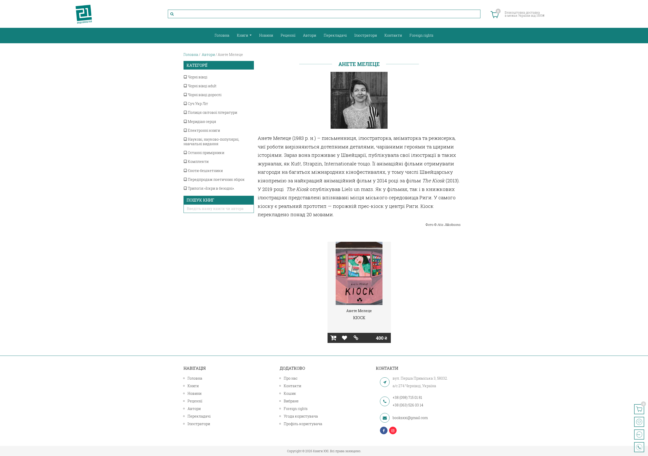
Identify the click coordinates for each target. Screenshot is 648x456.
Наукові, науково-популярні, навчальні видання (211, 141)
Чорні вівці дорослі (204, 94)
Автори (309, 35)
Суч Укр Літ (197, 103)
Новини (266, 35)
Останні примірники (205, 152)
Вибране (291, 401)
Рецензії (288, 35)
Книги (243, 35)
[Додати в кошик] (333, 338)
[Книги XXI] (84, 14)
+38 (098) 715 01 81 (407, 397)
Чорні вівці (197, 77)
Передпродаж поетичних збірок (216, 179)
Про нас (290, 378)
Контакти (393, 35)
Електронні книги (203, 130)
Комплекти (198, 161)
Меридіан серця (201, 121)
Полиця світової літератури (212, 112)
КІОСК (359, 317)
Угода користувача (301, 416)
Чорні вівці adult (201, 85)
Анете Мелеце (359, 310)
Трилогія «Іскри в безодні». (211, 188)
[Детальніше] (356, 338)
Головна (222, 35)
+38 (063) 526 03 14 (408, 405)
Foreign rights (421, 35)
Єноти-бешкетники (205, 170)
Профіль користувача (303, 423)
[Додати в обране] (344, 338)
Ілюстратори (365, 35)
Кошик (290, 393)
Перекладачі (335, 35)
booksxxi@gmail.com (410, 417)
